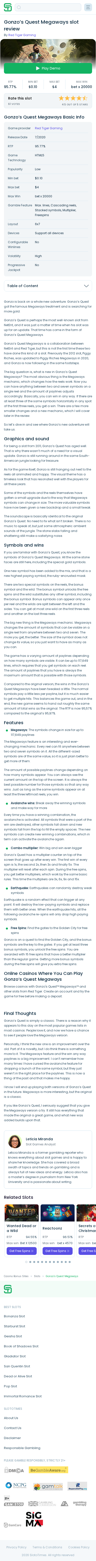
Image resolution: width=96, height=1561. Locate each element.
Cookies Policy (79, 1547)
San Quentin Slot (17, 1366)
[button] (26, 1262)
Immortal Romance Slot (23, 1396)
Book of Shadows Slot (21, 1346)
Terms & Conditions (47, 1547)
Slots (37, 1276)
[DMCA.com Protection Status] (14, 1470)
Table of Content (22, 285)
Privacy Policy (16, 1547)
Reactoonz (52, 1228)
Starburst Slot (14, 1326)
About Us (11, 1418)
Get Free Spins (19, 1251)
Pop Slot (10, 1386)
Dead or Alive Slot (18, 1376)
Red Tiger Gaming (22, 35)
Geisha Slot (13, 1336)
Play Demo (51, 68)
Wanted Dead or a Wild (21, 1228)
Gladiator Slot (15, 1356)
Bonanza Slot (14, 1316)
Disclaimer (12, 1438)
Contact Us (12, 1428)
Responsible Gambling (22, 1448)
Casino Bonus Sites (16, 1276)
